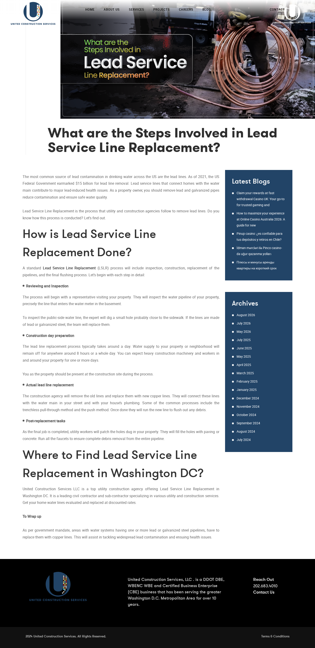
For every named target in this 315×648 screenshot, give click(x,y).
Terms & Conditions (275, 636)
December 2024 (248, 398)
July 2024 (244, 439)
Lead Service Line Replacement (69, 267)
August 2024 (246, 431)
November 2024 (248, 406)
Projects (161, 9)
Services (136, 9)
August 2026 (246, 315)
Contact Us (263, 592)
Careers (186, 9)
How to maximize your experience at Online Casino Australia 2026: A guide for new (261, 219)
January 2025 (247, 389)
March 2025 (245, 373)
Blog (206, 9)
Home (90, 9)
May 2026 (244, 331)
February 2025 (247, 381)
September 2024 (248, 423)
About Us (112, 9)
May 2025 (244, 356)
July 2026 (244, 323)
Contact (277, 9)
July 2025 (244, 340)
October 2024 (246, 415)
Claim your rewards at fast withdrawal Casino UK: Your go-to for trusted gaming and (261, 199)
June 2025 (244, 348)
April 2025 (244, 365)
